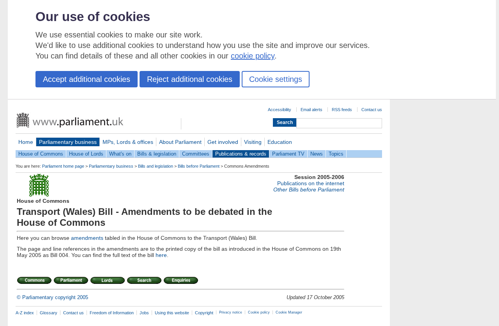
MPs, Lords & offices (128, 142)
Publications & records (240, 154)
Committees (195, 154)
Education (279, 142)
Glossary (48, 312)
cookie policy (252, 55)
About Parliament (180, 142)
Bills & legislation (156, 154)
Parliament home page (63, 166)
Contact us (371, 109)
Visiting (253, 142)
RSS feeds (342, 109)
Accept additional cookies (86, 79)
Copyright (204, 312)
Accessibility (279, 109)
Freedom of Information (112, 312)
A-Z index (25, 312)
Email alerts (311, 109)
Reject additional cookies (189, 79)
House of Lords (86, 154)
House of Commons (40, 154)
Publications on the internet (310, 183)
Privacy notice (230, 312)
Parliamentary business (68, 142)
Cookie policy (259, 312)
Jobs (144, 312)
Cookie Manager (289, 312)
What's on (120, 154)
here (161, 255)
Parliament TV (288, 154)
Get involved (222, 142)
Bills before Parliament (198, 166)
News (316, 154)
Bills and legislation (155, 166)
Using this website (172, 312)
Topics (336, 154)
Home (25, 142)
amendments (87, 238)
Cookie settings (275, 79)
